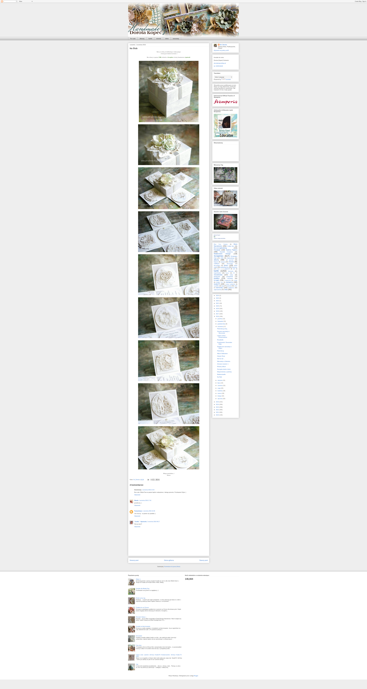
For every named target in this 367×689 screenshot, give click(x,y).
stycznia (220, 398)
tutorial (158, 38)
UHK (221, 258)
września (220, 326)
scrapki (216, 280)
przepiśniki (230, 276)
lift (234, 273)
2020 (217, 306)
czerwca (220, 385)
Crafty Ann (230, 246)
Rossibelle (220, 340)
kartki (150, 38)
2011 (217, 412)
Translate (228, 79)
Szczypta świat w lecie (224, 369)
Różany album (221, 366)
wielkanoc (231, 287)
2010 (217, 415)
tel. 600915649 (218, 66)
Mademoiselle (221, 374)
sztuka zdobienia (230, 284)
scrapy (235, 280)
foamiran (234, 267)
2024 (217, 295)
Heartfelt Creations (226, 252)
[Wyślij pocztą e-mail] (151, 480)
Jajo (137, 664)
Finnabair (217, 250)
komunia (230, 271)
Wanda (136, 500)
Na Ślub (219, 377)
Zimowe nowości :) (222, 364)
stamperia (229, 282)
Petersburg (220, 351)
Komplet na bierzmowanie (143, 626)
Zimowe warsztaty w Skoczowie (223, 332)
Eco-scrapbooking (220, 248)
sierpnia (220, 380)
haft (234, 269)
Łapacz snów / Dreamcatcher (222, 336)
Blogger (196, 675)
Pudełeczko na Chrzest (142, 607)
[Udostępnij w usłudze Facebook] (157, 480)
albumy (142, 38)
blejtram (216, 262)
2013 (217, 407)
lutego (220, 396)
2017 (217, 314)
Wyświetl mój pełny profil (221, 50)
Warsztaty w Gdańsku (223, 361)
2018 (217, 311)
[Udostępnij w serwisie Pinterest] (159, 480)
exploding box (224, 267)
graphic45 (227, 269)
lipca (219, 383)
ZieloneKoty (230, 258)
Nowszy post (134, 560)
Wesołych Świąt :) (141, 617)
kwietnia (220, 390)
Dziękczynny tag (140, 598)
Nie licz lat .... (221, 358)
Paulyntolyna (138, 511)
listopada (220, 321)
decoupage (217, 265)
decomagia (230, 263)
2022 (217, 300)
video (167, 38)
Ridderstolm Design (222, 254)
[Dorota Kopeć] (214, 237)
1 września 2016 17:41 (145, 500)
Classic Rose (221, 356)
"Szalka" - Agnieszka (140, 521)
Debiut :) (138, 579)
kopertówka (217, 273)
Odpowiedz (137, 495)
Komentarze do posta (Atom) (172, 566)
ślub (225, 289)
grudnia (220, 318)
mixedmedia (218, 275)
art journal (229, 260)
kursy (227, 273)
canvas (223, 262)
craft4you (216, 263)
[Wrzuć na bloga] (153, 480)
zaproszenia (217, 289)
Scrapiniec (219, 256)
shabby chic (219, 282)
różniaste (230, 278)
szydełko (216, 286)
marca (220, 393)
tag (223, 286)
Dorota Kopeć (217, 235)
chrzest (231, 262)
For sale (133, 38)
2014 (217, 404)
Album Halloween (222, 353)
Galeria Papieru (231, 250)
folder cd (219, 268)
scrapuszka (227, 280)
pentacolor (217, 276)
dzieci (226, 265)
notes (231, 275)
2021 (217, 303)
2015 (217, 402)
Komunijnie (139, 636)
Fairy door (138, 645)
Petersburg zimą (222, 328)
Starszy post (203, 560)
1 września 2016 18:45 (149, 511)
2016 (217, 316)
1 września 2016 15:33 (148, 490)
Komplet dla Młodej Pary (142, 588)
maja (219, 388)
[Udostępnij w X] (155, 480)
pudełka (216, 278)
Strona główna (169, 560)
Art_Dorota (223, 44)
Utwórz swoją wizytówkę (219, 238)
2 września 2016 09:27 (153, 521)
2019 (217, 308)
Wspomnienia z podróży (224, 372)
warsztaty (176, 38)
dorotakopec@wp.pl (220, 63)
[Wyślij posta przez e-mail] (148, 479)
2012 (217, 409)
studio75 (217, 284)
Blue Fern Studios (221, 244)
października (222, 324)
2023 (217, 298)
